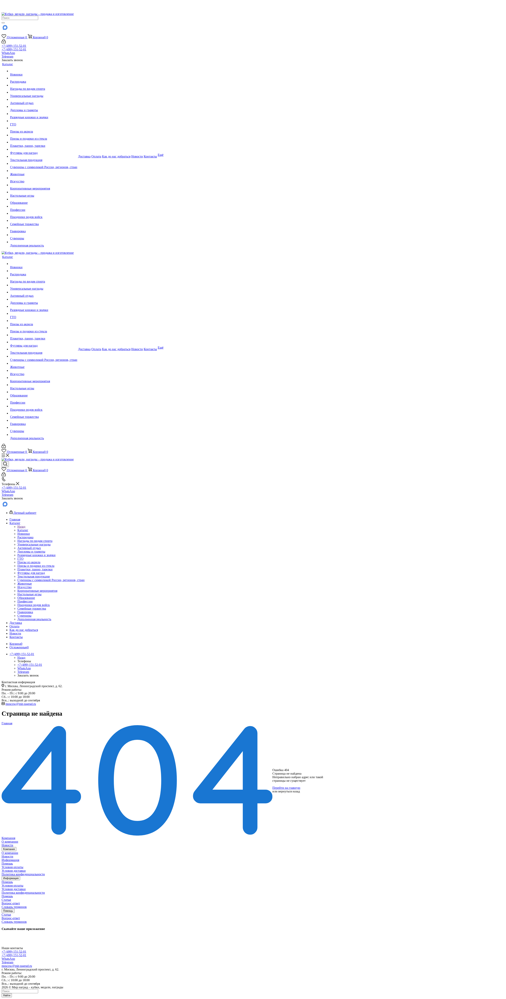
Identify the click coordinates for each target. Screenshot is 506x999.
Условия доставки (14, 870)
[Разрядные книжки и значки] (43, 114)
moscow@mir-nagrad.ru (21, 704)
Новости (7, 845)
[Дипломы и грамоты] (43, 106)
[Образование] (43, 199)
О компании (10, 841)
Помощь (7, 863)
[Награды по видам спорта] (43, 85)
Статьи (6, 899)
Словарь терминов (14, 907)
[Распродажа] (43, 78)
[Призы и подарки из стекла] (43, 135)
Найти (6, 995)
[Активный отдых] (43, 99)
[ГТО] (43, 121)
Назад (21, 526)
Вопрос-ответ (11, 903)
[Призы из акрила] (43, 128)
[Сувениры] (43, 235)
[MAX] (5, 28)
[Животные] (43, 171)
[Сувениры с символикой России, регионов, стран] (43, 163)
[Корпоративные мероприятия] (43, 185)
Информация (10, 860)
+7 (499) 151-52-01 (14, 45)
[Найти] (3, 22)
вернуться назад (289, 791)
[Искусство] (43, 178)
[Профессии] (43, 206)
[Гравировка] (43, 228)
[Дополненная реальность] (43, 242)
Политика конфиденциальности (23, 874)
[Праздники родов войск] (43, 213)
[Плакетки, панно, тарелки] (43, 142)
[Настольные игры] (43, 192)
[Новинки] (43, 71)
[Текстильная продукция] (43, 156)
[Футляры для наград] (43, 149)
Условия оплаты (12, 867)
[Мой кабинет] (4, 42)
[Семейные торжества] (43, 220)
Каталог (22, 530)
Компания (8, 838)
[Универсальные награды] (43, 92)
